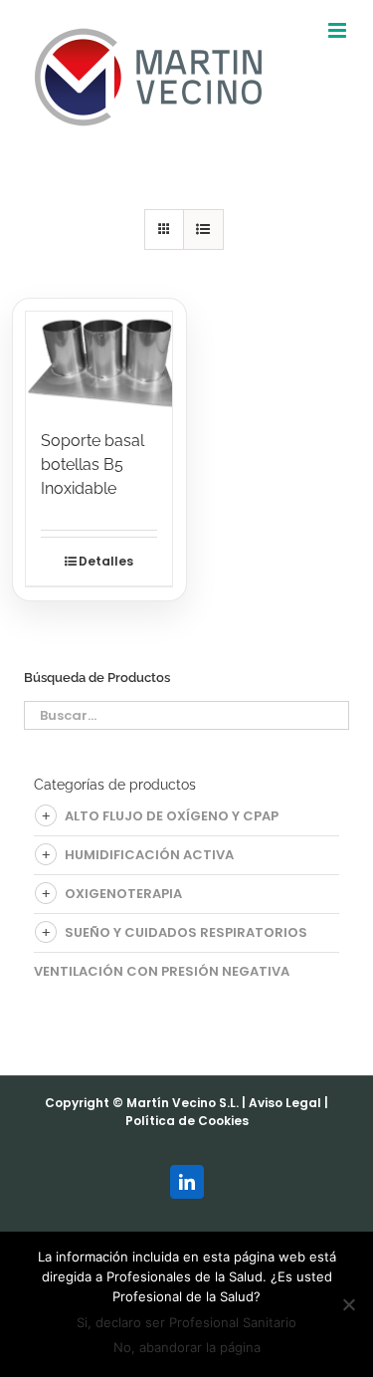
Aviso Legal (285, 1102)
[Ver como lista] (203, 229)
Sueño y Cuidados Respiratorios (186, 932)
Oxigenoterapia (123, 893)
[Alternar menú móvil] (338, 30)
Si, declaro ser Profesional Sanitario (186, 1322)
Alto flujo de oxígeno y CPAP (172, 815)
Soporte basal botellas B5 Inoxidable (92, 464)
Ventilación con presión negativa (161, 971)
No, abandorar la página (187, 1347)
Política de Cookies (187, 1120)
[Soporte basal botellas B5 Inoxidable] (99, 360)
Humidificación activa (149, 854)
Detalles (106, 561)
